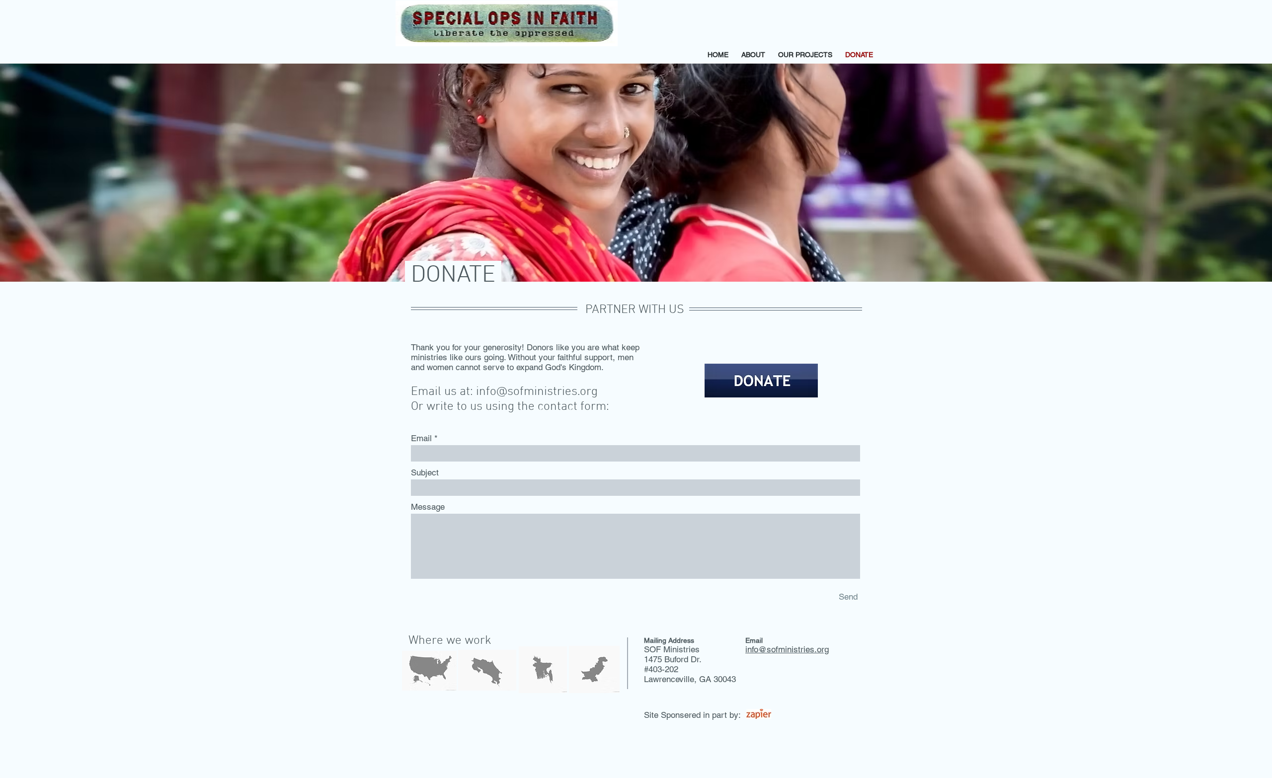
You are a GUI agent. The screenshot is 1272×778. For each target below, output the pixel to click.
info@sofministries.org (537, 392)
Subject (425, 472)
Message (428, 507)
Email (421, 438)
